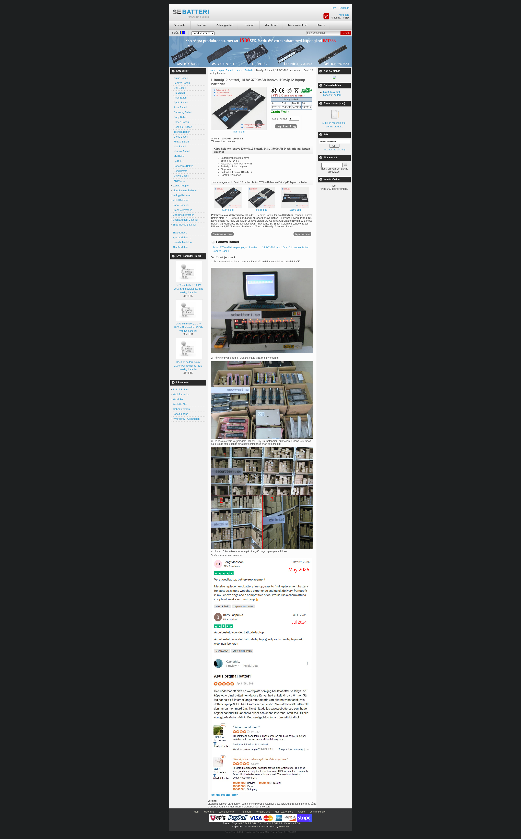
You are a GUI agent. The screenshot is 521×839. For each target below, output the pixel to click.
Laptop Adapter (181, 185)
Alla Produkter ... (182, 247)
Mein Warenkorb (297, 25)
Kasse (321, 25)
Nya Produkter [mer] (188, 256)
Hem (333, 8)
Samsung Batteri (182, 112)
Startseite (179, 25)
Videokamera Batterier (185, 190)
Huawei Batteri (181, 151)
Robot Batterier (181, 205)
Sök (326, 134)
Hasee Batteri (181, 122)
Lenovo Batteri (181, 83)
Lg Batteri (178, 161)
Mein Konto (271, 25)
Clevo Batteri (180, 136)
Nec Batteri (179, 146)
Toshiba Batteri (181, 131)
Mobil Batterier (181, 200)
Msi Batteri (179, 156)
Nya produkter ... (182, 237)
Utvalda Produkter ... (184, 242)
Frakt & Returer (181, 389)
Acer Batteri (180, 97)
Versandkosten (318, 811)
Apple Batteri (180, 102)
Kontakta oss (263, 811)
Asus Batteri (180, 107)
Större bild (228, 209)
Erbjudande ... (180, 232)
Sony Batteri (180, 117)
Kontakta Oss (180, 404)
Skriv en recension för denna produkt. (334, 125)
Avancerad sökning (335, 149)
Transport (248, 25)
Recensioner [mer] (334, 103)
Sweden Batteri (257, 826)
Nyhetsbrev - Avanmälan (186, 418)
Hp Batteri (179, 92)
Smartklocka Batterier (184, 224)
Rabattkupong (180, 414)
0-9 (299, 823)
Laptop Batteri (225, 70)
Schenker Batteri (182, 127)
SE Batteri (284, 826)
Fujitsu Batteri (181, 141)
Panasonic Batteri (183, 166)
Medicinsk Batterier (183, 215)
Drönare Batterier (182, 210)
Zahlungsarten (224, 25)
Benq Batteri (180, 171)
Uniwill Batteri (181, 175)
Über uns (201, 25)
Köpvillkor (178, 399)
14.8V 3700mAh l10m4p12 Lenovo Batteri (285, 247)
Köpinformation (181, 394)
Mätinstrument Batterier (185, 219)
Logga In (344, 8)
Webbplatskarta (181, 409)
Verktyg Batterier (182, 195)
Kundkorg (344, 14)
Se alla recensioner (224, 794)
